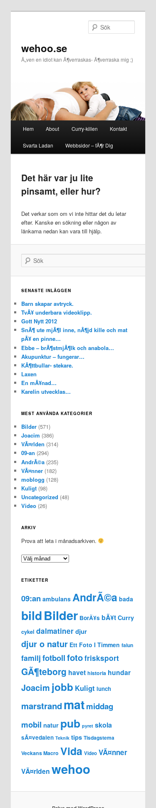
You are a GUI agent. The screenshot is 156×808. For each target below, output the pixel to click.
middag (99, 706)
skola (103, 725)
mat (74, 704)
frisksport (101, 658)
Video (28, 506)
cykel (28, 631)
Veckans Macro (40, 753)
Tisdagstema (99, 737)
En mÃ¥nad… (39, 383)
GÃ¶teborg (44, 671)
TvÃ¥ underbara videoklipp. (56, 312)
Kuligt (29, 488)
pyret (87, 726)
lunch (104, 689)
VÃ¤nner (32, 471)
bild (31, 615)
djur (81, 631)
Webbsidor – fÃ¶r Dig (89, 145)
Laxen (29, 374)
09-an (28, 453)
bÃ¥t (109, 617)
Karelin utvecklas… (46, 391)
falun (127, 645)
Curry (126, 617)
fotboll (53, 657)
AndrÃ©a (33, 462)
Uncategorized (39, 497)
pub (70, 723)
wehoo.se (44, 48)
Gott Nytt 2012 (39, 321)
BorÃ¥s (89, 618)
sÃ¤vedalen (37, 737)
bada (126, 599)
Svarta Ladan (38, 145)
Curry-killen (85, 128)
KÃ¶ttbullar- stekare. (47, 365)
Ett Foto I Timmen (94, 644)
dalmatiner (55, 631)
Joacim (30, 435)
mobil (31, 724)
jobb (62, 687)
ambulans (56, 599)
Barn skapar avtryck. (47, 304)
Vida (71, 750)
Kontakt (118, 128)
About (52, 128)
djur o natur (44, 644)
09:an (31, 598)
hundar (119, 672)
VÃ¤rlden (33, 444)
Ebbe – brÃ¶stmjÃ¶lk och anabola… (67, 348)
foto (75, 657)
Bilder (29, 426)
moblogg (33, 479)
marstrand (41, 706)
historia (96, 673)
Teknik (62, 738)
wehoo (71, 769)
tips (76, 737)
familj (31, 658)
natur (51, 725)
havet (77, 672)
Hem (28, 128)
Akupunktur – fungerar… (52, 356)
